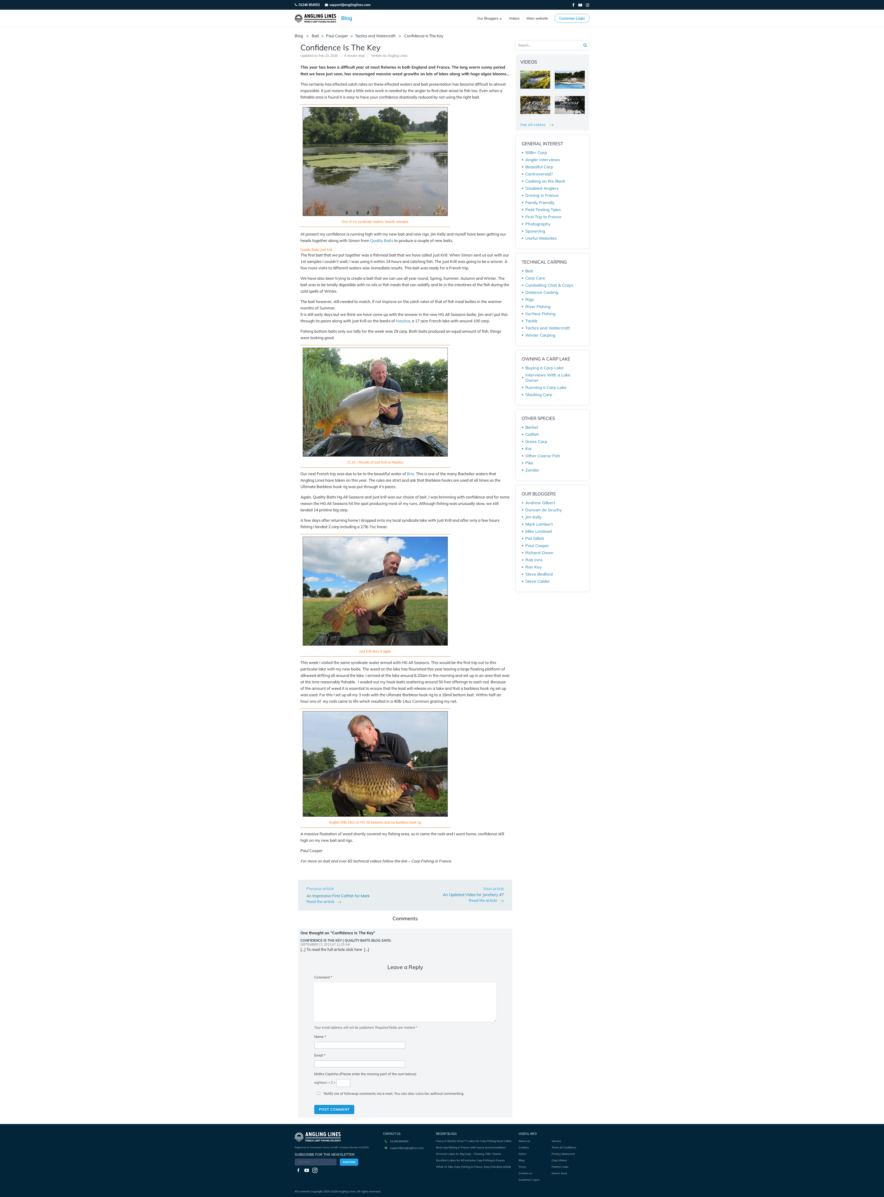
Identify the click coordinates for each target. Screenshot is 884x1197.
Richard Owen (539, 552)
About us (524, 1141)
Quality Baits (381, 240)
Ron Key (533, 567)
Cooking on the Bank (545, 181)
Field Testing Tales (543, 209)
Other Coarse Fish (542, 455)
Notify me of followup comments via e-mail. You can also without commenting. (393, 1093)
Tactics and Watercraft (375, 35)
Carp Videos (559, 1160)
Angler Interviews (542, 159)
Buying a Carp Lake (544, 367)
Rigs (529, 299)
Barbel (531, 427)
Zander (532, 470)
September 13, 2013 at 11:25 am (325, 944)
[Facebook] (573, 5)
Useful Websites (541, 238)
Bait (315, 35)
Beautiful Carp (539, 166)
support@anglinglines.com (407, 1148)
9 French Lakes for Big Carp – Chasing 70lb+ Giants (468, 1154)
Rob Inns (534, 559)
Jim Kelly (533, 517)
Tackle (531, 320)
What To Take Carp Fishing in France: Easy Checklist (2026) (473, 1166)
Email (320, 1055)
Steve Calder (537, 581)
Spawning (535, 231)
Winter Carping (540, 335)
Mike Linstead (538, 531)
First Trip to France (543, 216)
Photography (538, 224)
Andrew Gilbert (540, 502)
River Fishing (537, 306)
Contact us (525, 1173)
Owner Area (559, 1173)
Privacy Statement (563, 1154)
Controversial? (539, 174)
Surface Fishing (540, 313)
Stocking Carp (538, 394)
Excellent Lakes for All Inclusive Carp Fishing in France (470, 1160)
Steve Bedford (539, 574)
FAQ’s (522, 1154)
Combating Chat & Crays (549, 285)
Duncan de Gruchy (543, 510)
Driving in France (541, 195)
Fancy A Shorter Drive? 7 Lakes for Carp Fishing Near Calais (474, 1141)
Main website (537, 18)
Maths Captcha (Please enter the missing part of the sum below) (365, 1074)
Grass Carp (536, 441)
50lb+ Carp (536, 152)
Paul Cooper (337, 35)
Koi (528, 448)
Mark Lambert (539, 524)
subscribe (422, 1094)
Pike (529, 463)
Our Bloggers (487, 18)
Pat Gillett (534, 538)
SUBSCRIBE (349, 1162)
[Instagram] (587, 5)
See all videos (533, 124)
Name (320, 1036)
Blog (521, 1160)
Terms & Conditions (564, 1147)
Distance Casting (541, 292)
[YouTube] (580, 5)
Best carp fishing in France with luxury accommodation (471, 1147)
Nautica (403, 320)
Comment (323, 977)
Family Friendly (540, 202)
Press (522, 1166)
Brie (410, 473)
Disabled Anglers (541, 188)
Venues (556, 1141)
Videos (514, 18)
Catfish (532, 434)
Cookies (524, 1147)
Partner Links (560, 1166)
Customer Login (572, 18)
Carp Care (535, 278)
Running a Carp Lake (546, 387)
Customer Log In (529, 1179)
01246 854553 (309, 5)
